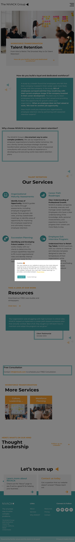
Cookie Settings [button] (31, 277)
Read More (40, 272)
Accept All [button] (21, 277)
